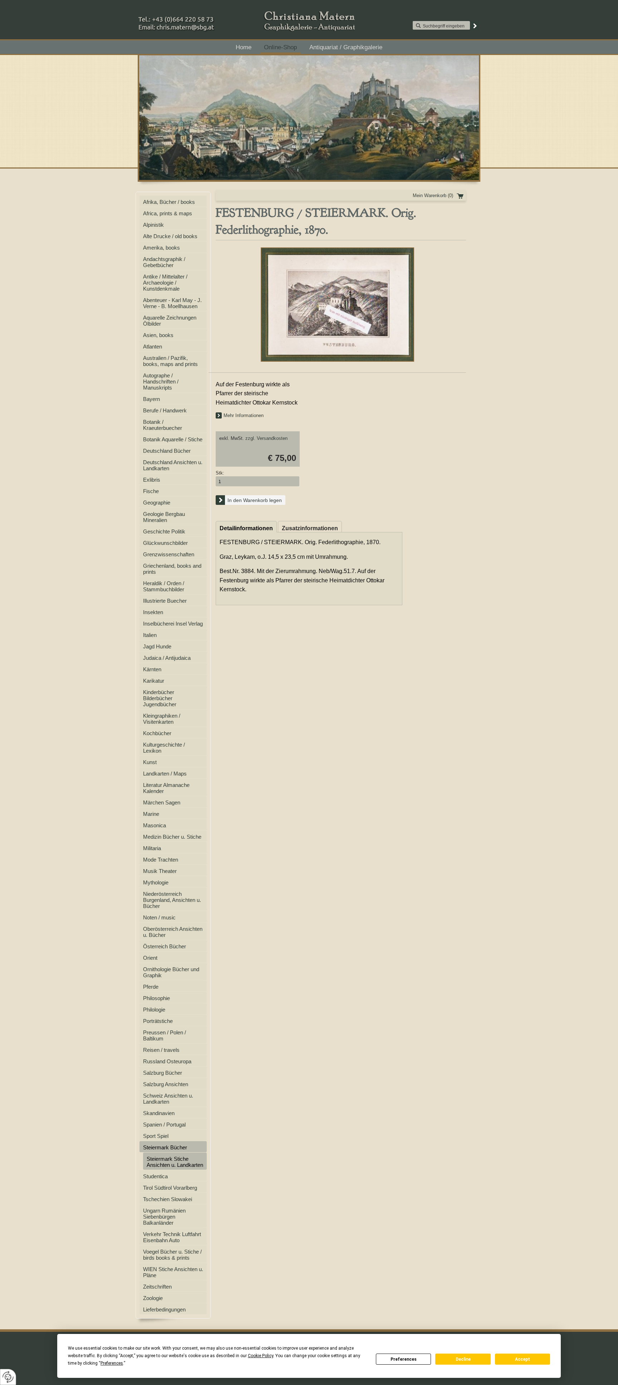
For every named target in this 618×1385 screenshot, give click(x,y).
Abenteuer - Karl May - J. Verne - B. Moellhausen (172, 303)
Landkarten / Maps (165, 774)
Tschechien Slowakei (167, 1199)
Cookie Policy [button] (260, 1355)
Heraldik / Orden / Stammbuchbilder (163, 586)
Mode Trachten (160, 860)
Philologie (154, 1010)
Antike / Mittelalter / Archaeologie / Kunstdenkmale (165, 283)
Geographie (156, 503)
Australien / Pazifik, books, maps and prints (170, 361)
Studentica (155, 1176)
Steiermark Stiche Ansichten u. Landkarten (175, 1162)
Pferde (150, 987)
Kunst (150, 762)
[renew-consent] (8, 1377)
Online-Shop (280, 47)
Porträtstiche (158, 1021)
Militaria (152, 848)
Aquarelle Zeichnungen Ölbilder (169, 321)
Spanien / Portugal (164, 1124)
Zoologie (153, 1298)
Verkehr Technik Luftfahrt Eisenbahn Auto (172, 1237)
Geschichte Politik (164, 531)
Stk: (220, 473)
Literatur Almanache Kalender (166, 788)
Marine (151, 814)
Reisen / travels (161, 1050)
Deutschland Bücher (167, 451)
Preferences (404, 1359)
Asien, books (158, 335)
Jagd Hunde (157, 646)
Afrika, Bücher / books (169, 202)
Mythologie (155, 882)
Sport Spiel (155, 1136)
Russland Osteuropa (167, 1061)
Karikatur (153, 681)
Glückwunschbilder (165, 543)
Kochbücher (157, 733)
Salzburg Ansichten (165, 1084)
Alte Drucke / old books (170, 236)
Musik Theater (160, 871)
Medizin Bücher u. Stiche (172, 837)
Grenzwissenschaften (168, 554)
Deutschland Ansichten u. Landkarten (172, 465)
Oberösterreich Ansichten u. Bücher (172, 932)
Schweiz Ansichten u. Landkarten (168, 1099)
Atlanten (152, 346)
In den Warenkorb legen (254, 500)
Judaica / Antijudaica (167, 658)
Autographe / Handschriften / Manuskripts (160, 381)
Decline (463, 1359)
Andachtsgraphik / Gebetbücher (164, 262)
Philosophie (156, 998)
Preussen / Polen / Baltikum (164, 1035)
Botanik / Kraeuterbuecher (162, 425)
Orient (150, 958)
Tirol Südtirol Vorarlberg (170, 1188)
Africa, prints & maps (167, 213)
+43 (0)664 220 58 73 (199, 18)
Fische (151, 491)
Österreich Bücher (164, 946)
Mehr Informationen (244, 415)
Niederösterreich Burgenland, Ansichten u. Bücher (172, 900)
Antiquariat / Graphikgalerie (345, 47)
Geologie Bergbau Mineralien (164, 517)
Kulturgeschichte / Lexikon (164, 748)
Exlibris (151, 480)
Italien (150, 635)
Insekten (153, 612)
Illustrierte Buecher (165, 601)
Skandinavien (159, 1113)
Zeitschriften (157, 1287)
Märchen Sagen (161, 802)
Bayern (151, 399)
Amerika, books (161, 248)
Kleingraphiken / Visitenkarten (161, 719)
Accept (522, 1359)
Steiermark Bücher (165, 1147)
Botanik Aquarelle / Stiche (172, 439)
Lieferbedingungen (164, 1309)
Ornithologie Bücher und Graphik (171, 972)
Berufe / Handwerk (165, 410)
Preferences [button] (111, 1363)
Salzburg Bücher (162, 1073)
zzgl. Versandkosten (266, 438)
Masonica (154, 825)
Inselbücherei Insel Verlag (173, 624)
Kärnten (152, 669)
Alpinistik (153, 225)
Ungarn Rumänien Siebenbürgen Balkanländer (164, 1217)
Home (243, 47)
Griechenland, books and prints (172, 569)
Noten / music (159, 917)
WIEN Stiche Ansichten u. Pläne (173, 1272)
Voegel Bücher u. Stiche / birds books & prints (172, 1255)
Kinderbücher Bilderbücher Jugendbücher (159, 698)
